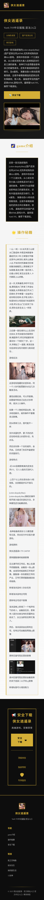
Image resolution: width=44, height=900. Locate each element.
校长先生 (11, 865)
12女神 (10, 875)
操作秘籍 (11, 840)
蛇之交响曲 (12, 860)
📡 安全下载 (15, 95)
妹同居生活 (12, 870)
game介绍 (11, 834)
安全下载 (11, 845)
